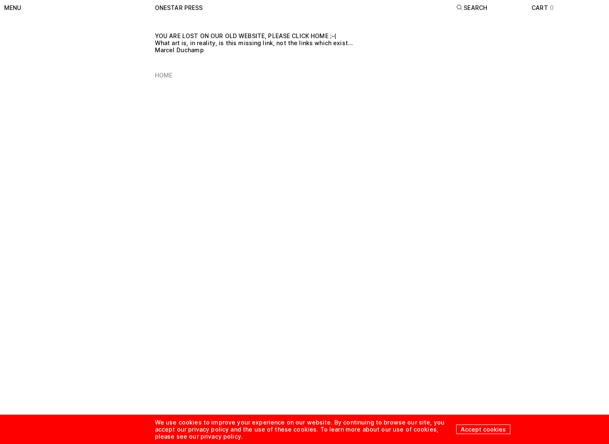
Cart (542, 7)
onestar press (179, 7)
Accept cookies (483, 429)
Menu (13, 7)
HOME (164, 75)
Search (475, 7)
